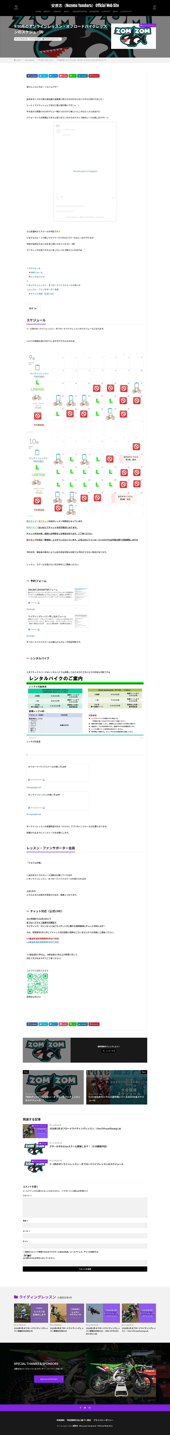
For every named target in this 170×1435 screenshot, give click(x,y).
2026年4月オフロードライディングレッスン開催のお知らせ (67, 1329)
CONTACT (105, 11)
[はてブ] (53, 76)
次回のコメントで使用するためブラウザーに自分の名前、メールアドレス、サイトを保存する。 (62, 1252)
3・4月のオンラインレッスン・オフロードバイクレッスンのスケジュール (87, 1164)
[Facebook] (32, 76)
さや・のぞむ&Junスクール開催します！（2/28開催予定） (79, 1146)
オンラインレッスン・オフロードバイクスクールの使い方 (54, 285)
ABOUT (47, 11)
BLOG (66, 11)
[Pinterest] (94, 76)
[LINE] (73, 76)
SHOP (115, 11)
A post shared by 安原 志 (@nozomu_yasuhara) (85, 217)
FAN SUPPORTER (80, 11)
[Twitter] (43, 76)
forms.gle (30, 636)
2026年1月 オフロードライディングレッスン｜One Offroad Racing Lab (85, 1128)
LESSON (57, 11)
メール (26, 1231)
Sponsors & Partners (48, 1379)
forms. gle (31, 609)
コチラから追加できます (37, 970)
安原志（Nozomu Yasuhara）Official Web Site (85, 5)
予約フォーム (37, 272)
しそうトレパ (125, 11)
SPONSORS (94, 11)
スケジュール (34, 268)
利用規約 (61, 1420)
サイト (25, 1241)
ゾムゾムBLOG (30, 60)
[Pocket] (63, 76)
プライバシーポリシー (103, 1420)
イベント (43, 1143)
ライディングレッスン (51, 39)
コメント (27, 1195)
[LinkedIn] (82, 76)
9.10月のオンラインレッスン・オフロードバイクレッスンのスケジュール (81, 60)
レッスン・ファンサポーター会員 (43, 289)
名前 (25, 1221)
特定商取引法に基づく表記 (79, 1420)
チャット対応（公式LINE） (43, 293)
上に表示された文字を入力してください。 (39, 1258)
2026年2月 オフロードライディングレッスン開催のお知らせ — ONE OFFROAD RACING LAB (103, 1331)
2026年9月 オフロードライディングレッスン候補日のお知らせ (31, 1329)
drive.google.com (34, 787)
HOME (38, 11)
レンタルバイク (38, 277)
